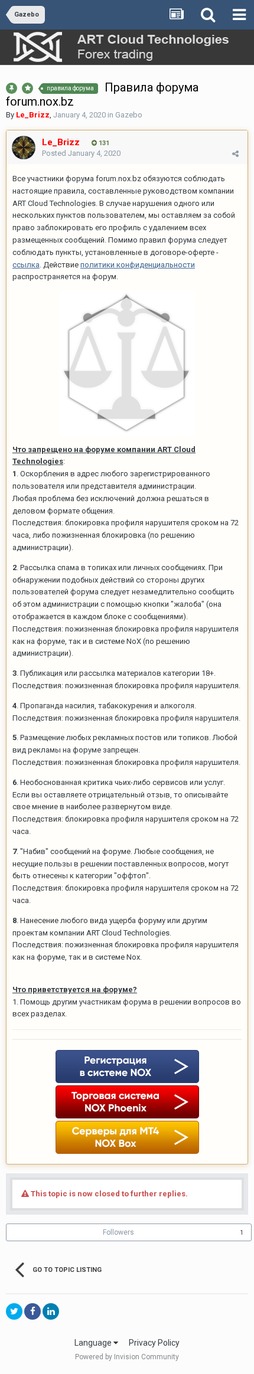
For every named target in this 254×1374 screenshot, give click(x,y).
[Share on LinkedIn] (51, 1311)
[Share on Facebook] (32, 1311)
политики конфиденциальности (137, 264)
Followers (118, 1232)
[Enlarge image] (127, 362)
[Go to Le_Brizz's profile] (23, 147)
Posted (81, 153)
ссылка (26, 264)
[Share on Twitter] (14, 1311)
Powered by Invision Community (127, 1357)
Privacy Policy (154, 1342)
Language (93, 1342)
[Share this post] (235, 153)
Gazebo (128, 114)
